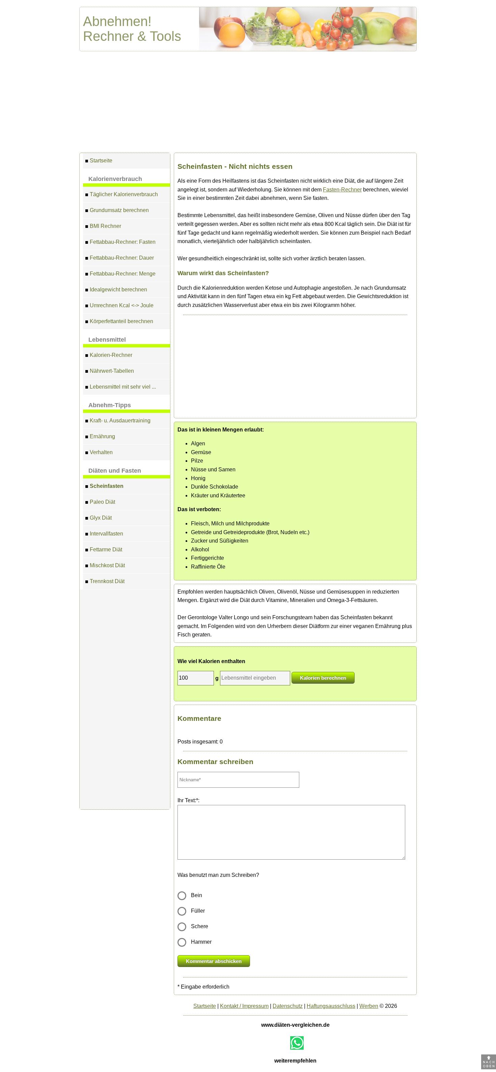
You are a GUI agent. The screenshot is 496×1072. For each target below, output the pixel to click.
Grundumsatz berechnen (117, 210)
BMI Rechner (103, 226)
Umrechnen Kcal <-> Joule (119, 306)
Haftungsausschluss (331, 1006)
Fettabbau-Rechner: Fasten (120, 242)
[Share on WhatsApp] (297, 1043)
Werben (368, 1006)
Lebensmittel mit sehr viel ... (120, 387)
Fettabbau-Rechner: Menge (120, 274)
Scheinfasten (104, 486)
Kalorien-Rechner (108, 355)
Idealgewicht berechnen (116, 290)
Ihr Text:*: (188, 800)
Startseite (98, 161)
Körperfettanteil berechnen (119, 321)
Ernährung (100, 437)
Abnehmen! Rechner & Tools (132, 29)
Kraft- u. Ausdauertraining (117, 421)
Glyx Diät (98, 518)
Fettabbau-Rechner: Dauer (119, 258)
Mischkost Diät (105, 566)
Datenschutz (288, 1006)
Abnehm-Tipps (109, 405)
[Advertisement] (248, 102)
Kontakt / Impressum (244, 1006)
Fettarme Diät (103, 550)
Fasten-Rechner (342, 189)
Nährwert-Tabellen (109, 371)
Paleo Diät (100, 502)
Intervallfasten (104, 534)
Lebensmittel (107, 339)
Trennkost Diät (105, 581)
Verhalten (99, 452)
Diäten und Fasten (114, 470)
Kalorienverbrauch (115, 179)
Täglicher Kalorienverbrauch (121, 194)
